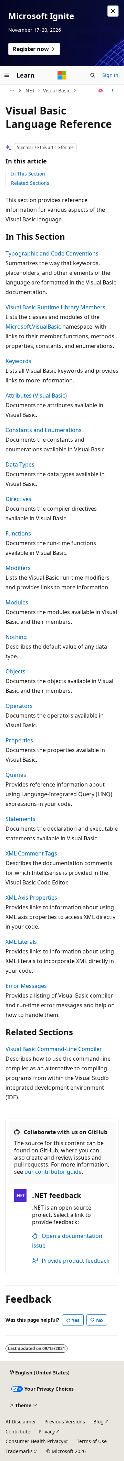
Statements (20, 819)
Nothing (16, 637)
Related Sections (30, 183)
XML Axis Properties (31, 897)
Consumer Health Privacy (34, 1441)
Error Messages (26, 986)
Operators (19, 706)
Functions (18, 533)
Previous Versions (64, 1421)
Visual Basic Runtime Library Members (55, 307)
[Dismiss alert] (112, 11)
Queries (16, 775)
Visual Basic (56, 90)
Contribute (18, 1431)
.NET (29, 90)
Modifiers (18, 568)
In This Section (28, 173)
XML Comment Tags (31, 853)
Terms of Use (92, 1441)
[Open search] (93, 75)
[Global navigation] (7, 75)
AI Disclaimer (21, 1421)
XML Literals (21, 941)
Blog (98, 1421)
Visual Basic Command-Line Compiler (54, 1049)
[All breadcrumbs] (12, 90)
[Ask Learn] (100, 90)
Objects (15, 671)
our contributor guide (53, 1171)
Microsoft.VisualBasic (33, 326)
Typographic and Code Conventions (52, 253)
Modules (17, 602)
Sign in (110, 75)
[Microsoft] (62, 75)
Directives (18, 499)
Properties (19, 740)
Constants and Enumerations (44, 430)
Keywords (18, 361)
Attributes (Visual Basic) (36, 395)
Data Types (20, 464)
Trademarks (19, 1451)
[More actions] (112, 90)
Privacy (47, 1431)
